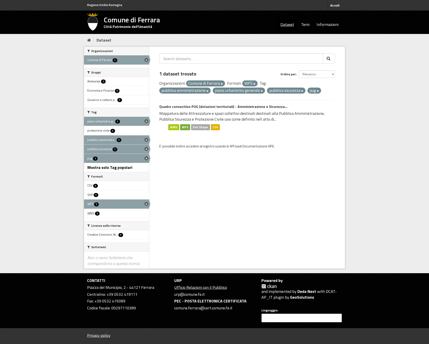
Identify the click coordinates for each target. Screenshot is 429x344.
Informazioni (328, 24)
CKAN (269, 286)
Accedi (335, 5)
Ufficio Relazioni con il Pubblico (200, 287)
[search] (329, 58)
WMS (173, 127)
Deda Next (306, 291)
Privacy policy (98, 335)
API (232, 146)
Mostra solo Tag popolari (109, 167)
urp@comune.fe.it (189, 294)
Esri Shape (200, 127)
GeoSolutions (302, 297)
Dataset (287, 24)
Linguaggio (269, 310)
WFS (185, 127)
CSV (215, 127)
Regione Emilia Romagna (104, 4)
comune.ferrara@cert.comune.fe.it (203, 308)
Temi (305, 24)
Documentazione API (257, 146)
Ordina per (288, 74)
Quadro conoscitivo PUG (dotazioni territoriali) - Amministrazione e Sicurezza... (223, 106)
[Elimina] (222, 84)
